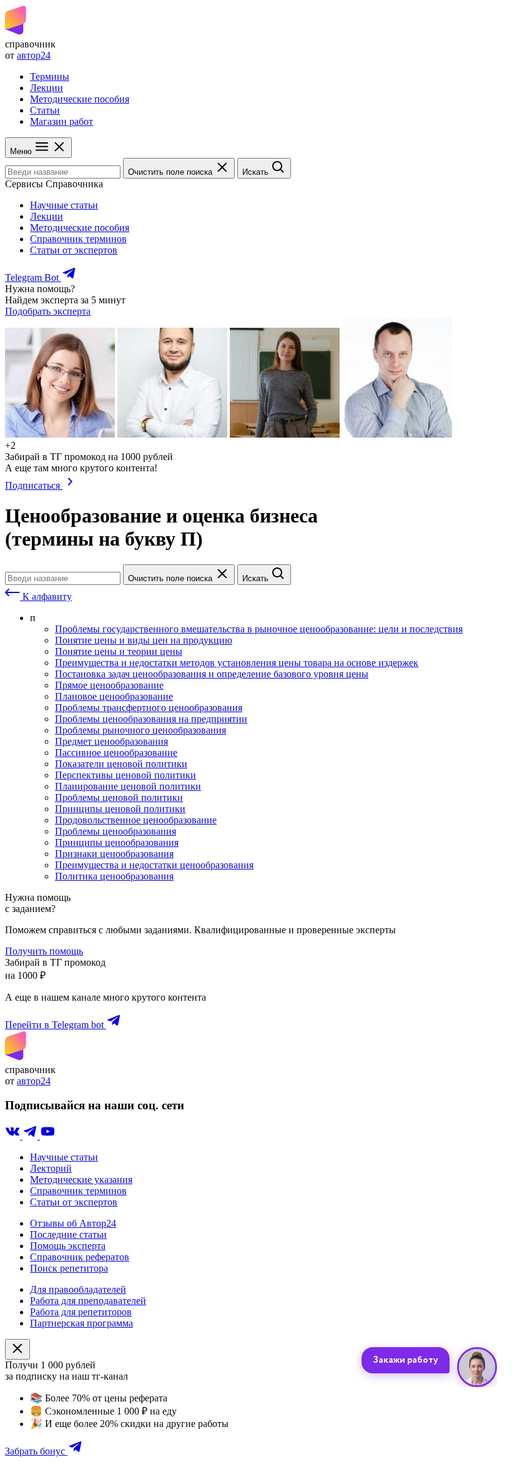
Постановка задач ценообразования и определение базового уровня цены (211, 674)
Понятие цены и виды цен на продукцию (143, 640)
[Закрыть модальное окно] (17, 1349)
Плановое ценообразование (114, 696)
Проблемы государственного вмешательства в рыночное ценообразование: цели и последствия (259, 629)
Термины (49, 76)
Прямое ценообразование (109, 685)
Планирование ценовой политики (128, 786)
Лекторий (51, 1168)
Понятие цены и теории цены (118, 651)
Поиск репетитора (69, 1268)
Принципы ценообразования (117, 842)
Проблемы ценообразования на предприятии (151, 719)
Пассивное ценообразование (116, 752)
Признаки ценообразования (114, 853)
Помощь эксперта (68, 1245)
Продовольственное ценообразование (136, 820)
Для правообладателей (78, 1289)
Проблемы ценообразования (115, 831)
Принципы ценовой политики (120, 808)
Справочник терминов (78, 238)
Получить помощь (44, 951)
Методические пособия (79, 99)
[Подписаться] (70, 485)
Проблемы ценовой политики (119, 797)
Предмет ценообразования (111, 741)
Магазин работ (61, 121)
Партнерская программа (81, 1323)
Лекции (46, 87)
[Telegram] (31, 1136)
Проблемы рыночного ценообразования (140, 730)
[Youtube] (47, 1136)
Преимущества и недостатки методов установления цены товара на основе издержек (236, 662)
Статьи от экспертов (73, 250)
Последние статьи (68, 1234)
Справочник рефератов (79, 1257)
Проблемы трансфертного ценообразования (148, 707)
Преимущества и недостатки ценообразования (154, 865)
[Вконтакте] (13, 1136)
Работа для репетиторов (81, 1312)
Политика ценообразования (114, 876)
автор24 (34, 55)
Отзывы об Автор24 (73, 1223)
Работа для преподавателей (88, 1300)
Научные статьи (64, 205)
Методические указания (81, 1179)
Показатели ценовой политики (121, 763)
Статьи (45, 110)
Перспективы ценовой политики (125, 775)
